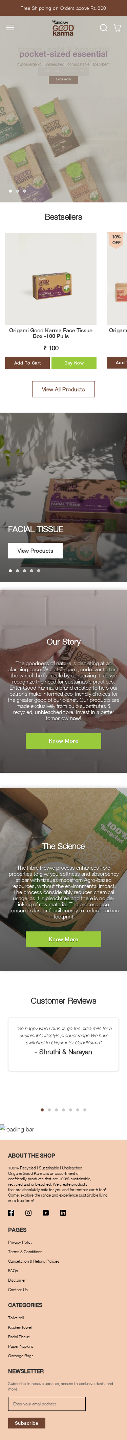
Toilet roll (16, 1317)
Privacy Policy (20, 1242)
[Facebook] (11, 1212)
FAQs (13, 1270)
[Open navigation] (10, 28)
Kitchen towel (19, 1327)
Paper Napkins (21, 1346)
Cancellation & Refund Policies (34, 1261)
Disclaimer (17, 1280)
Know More (63, 741)
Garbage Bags (21, 1355)
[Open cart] (117, 28)
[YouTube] (46, 1212)
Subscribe (27, 1423)
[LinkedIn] (63, 1212)
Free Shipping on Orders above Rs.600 (63, 8)
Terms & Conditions (25, 1251)
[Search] (103, 28)
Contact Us (18, 1289)
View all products (63, 389)
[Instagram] (28, 1212)
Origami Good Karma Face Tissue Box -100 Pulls (50, 333)
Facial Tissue (19, 1336)
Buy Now (74, 363)
